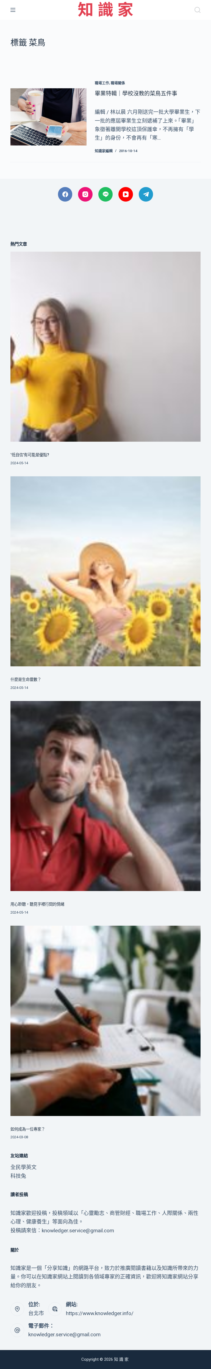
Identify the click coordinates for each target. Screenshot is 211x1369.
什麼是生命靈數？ (25, 679)
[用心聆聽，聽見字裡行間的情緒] (105, 796)
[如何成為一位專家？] (105, 1021)
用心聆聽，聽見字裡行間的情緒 (37, 904)
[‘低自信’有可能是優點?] (105, 347)
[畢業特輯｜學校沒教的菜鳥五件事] (48, 116)
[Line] (105, 194)
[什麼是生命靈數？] (105, 571)
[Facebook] (65, 194)
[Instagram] (85, 194)
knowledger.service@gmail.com (64, 1334)
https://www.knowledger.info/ (100, 1313)
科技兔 (18, 1176)
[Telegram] (146, 194)
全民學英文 (23, 1167)
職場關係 (118, 83)
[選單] (12, 9)
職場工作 (102, 83)
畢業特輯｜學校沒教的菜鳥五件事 (136, 93)
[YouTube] (125, 194)
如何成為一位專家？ (27, 1129)
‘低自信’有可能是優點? (29, 455)
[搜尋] (198, 10)
